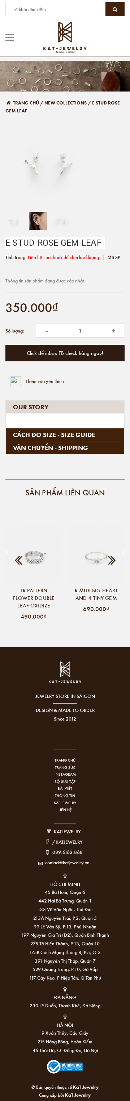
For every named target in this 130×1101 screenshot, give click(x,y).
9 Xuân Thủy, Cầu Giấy (65, 1033)
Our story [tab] (30, 406)
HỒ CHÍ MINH (65, 884)
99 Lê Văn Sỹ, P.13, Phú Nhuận (65, 926)
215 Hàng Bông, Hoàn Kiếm (65, 1041)
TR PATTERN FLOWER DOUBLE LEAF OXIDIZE (34, 597)
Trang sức (65, 767)
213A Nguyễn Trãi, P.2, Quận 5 (65, 918)
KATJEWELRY (67, 831)
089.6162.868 (67, 852)
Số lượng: (14, 330)
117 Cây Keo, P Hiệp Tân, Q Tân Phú (65, 977)
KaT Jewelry (78, 1094)
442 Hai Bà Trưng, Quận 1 (65, 900)
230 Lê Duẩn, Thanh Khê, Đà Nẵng (65, 1005)
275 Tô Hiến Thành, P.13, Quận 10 (65, 943)
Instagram (65, 774)
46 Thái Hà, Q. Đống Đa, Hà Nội (65, 1050)
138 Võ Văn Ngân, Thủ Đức (65, 909)
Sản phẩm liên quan (65, 492)
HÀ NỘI (65, 1025)
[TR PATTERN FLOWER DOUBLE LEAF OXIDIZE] (33, 554)
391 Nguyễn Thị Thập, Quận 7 (65, 960)
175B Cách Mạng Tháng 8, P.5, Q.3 (65, 952)
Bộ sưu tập (65, 781)
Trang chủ (65, 760)
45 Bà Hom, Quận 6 (65, 892)
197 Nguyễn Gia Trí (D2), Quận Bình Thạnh (65, 935)
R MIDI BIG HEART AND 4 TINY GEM (96, 594)
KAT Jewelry (65, 803)
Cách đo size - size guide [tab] (54, 434)
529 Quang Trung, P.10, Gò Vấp (65, 969)
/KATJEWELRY (67, 842)
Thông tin (65, 795)
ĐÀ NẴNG (65, 997)
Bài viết (65, 788)
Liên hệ (65, 809)
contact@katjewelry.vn (67, 862)
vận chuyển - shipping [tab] (50, 447)
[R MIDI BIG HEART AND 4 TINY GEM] (96, 554)
